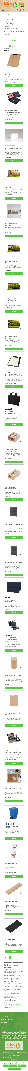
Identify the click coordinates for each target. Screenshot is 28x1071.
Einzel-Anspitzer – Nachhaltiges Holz (10, 488)
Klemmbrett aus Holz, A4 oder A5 (12, 713)
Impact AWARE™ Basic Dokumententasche (11, 638)
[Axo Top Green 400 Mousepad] (14, 248)
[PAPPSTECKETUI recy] (14, 888)
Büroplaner (12, 1004)
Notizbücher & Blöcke (9, 1005)
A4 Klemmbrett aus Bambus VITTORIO (13, 73)
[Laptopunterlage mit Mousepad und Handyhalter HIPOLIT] (14, 738)
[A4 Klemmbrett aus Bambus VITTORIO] (14, 60)
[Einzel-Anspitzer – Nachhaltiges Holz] (14, 474)
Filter (15, 40)
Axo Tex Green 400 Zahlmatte (11, 224)
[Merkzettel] (20, 10)
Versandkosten (5, 1053)
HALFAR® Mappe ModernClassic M (10, 600)
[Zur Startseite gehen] (14, 5)
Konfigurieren (22, 1065)
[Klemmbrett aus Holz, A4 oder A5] (14, 700)
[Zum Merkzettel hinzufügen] (20, 64)
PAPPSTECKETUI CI (11, 864)
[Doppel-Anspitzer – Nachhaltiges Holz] (14, 437)
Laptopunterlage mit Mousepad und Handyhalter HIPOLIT (13, 751)
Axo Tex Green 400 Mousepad (11, 186)
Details (14, 85)
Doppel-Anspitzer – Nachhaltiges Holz (11, 450)
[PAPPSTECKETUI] (14, 926)
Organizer (18, 1004)
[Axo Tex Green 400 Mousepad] (14, 173)
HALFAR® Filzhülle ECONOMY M (14, 563)
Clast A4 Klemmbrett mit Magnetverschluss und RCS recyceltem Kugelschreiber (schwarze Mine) (13, 375)
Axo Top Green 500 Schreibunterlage (11, 299)
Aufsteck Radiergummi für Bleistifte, (13, 149)
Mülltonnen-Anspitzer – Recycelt (12, 826)
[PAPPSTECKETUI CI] (14, 851)
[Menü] (2, 10)
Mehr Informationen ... (19, 1063)
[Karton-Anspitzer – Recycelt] (14, 663)
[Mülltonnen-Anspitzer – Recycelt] (14, 813)
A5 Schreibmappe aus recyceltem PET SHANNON (13, 111)
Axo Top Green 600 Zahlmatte (11, 337)
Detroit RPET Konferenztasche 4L (11, 412)
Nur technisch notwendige (10, 1065)
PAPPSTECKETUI (10, 939)
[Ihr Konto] (23, 10)
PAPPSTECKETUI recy (11, 901)
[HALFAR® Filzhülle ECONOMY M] (14, 550)
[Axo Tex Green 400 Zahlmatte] (14, 211)
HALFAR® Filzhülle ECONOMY (14, 525)
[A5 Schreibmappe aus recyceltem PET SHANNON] (14, 98)
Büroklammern (19, 1005)
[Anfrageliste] (26, 9)
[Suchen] (17, 10)
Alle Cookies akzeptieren (14, 1069)
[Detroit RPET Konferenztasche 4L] (14, 399)
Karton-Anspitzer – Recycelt (13, 675)
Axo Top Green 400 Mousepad (11, 262)
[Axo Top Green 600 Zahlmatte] (14, 324)
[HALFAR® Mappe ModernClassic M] (14, 587)
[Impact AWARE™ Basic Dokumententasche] (14, 625)
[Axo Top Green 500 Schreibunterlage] (14, 286)
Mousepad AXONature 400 (13, 788)
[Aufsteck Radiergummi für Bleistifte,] (14, 135)
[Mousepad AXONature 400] (14, 776)
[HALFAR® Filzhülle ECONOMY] (14, 512)
